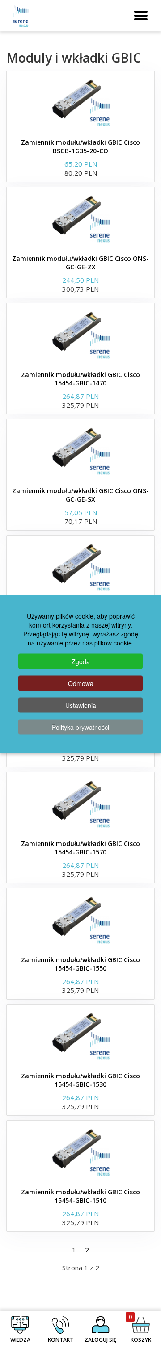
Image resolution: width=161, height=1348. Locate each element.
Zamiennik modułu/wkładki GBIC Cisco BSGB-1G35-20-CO (80, 146)
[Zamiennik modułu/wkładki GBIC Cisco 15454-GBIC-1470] (80, 334)
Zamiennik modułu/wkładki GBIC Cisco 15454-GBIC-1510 (80, 1196)
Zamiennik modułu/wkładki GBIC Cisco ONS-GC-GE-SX (80, 494)
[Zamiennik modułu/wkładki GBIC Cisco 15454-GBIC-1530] (80, 1036)
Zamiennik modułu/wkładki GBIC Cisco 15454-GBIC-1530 (80, 1080)
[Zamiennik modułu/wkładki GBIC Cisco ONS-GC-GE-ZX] (80, 218)
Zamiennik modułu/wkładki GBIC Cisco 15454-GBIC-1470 (80, 378)
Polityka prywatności (80, 727)
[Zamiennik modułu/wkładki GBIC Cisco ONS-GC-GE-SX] (80, 450)
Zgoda (81, 661)
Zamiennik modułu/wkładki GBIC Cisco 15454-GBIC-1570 (80, 847)
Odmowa (80, 683)
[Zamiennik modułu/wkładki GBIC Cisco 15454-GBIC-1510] (80, 1152)
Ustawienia (80, 705)
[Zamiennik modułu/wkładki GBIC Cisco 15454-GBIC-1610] (80, 567)
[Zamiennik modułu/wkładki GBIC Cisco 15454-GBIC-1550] (80, 919)
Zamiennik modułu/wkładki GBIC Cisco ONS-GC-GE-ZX (80, 262)
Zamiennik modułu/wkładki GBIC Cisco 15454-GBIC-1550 (80, 963)
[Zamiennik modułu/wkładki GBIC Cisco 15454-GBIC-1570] (80, 803)
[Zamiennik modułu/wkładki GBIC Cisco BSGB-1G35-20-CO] (80, 102)
